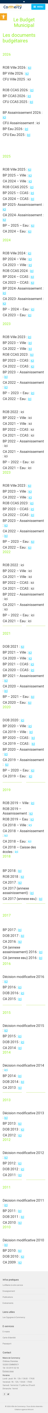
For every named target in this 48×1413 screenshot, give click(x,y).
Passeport (7, 1344)
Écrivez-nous (8, 1371)
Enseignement (9, 1291)
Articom (30, 1409)
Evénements (8, 1303)
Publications (8, 1297)
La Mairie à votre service (13, 1285)
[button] (3, 16)
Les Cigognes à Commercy (14, 1317)
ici (29, 79)
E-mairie (6, 1332)
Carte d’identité (9, 1338)
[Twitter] (8, 1394)
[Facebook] (4, 1394)
